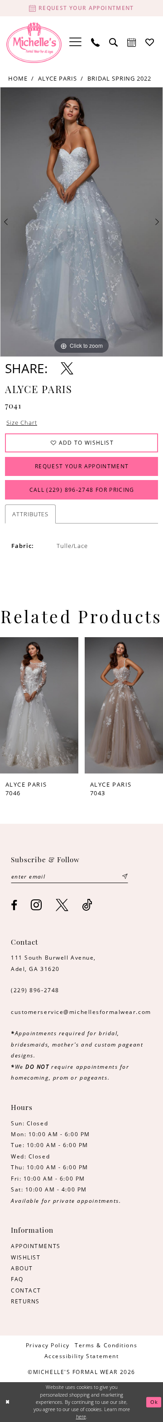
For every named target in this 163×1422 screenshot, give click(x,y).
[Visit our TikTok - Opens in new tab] (87, 905)
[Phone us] (95, 42)
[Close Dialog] (8, 1402)
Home (18, 78)
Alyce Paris (57, 78)
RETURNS (25, 1301)
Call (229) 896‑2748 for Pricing (81, 489)
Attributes (30, 514)
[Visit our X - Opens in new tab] (62, 905)
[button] (75, 42)
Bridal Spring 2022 (119, 78)
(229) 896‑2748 (35, 990)
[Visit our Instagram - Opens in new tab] (37, 905)
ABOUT (22, 1268)
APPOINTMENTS (36, 1246)
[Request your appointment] (132, 42)
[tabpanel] (81, 221)
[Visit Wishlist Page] (150, 42)
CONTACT (26, 1290)
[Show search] (114, 42)
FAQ (17, 1279)
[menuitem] (75, 42)
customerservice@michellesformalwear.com (81, 1012)
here (81, 1416)
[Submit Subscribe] (124, 876)
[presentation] (43, 705)
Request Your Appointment (82, 466)
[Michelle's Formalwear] (34, 42)
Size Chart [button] (21, 422)
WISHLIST (25, 1257)
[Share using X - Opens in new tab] (67, 368)
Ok (154, 1402)
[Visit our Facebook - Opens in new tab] (14, 906)
